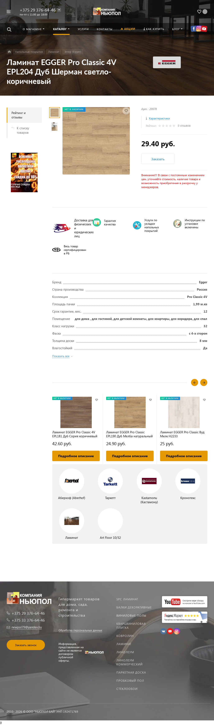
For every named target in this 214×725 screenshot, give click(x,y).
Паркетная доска (131, 672)
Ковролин (125, 636)
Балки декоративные (134, 607)
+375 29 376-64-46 (38, 10)
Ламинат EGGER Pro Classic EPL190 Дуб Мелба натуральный (129, 434)
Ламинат (123, 644)
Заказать (157, 159)
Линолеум (125, 652)
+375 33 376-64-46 (28, 620)
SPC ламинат (127, 599)
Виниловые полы (131, 615)
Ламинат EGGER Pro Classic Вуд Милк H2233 (182, 434)
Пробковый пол (130, 681)
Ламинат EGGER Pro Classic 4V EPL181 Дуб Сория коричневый (74, 434)
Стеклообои (127, 689)
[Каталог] (9, 51)
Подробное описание (76, 456)
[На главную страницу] (107, 11)
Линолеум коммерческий (129, 662)
